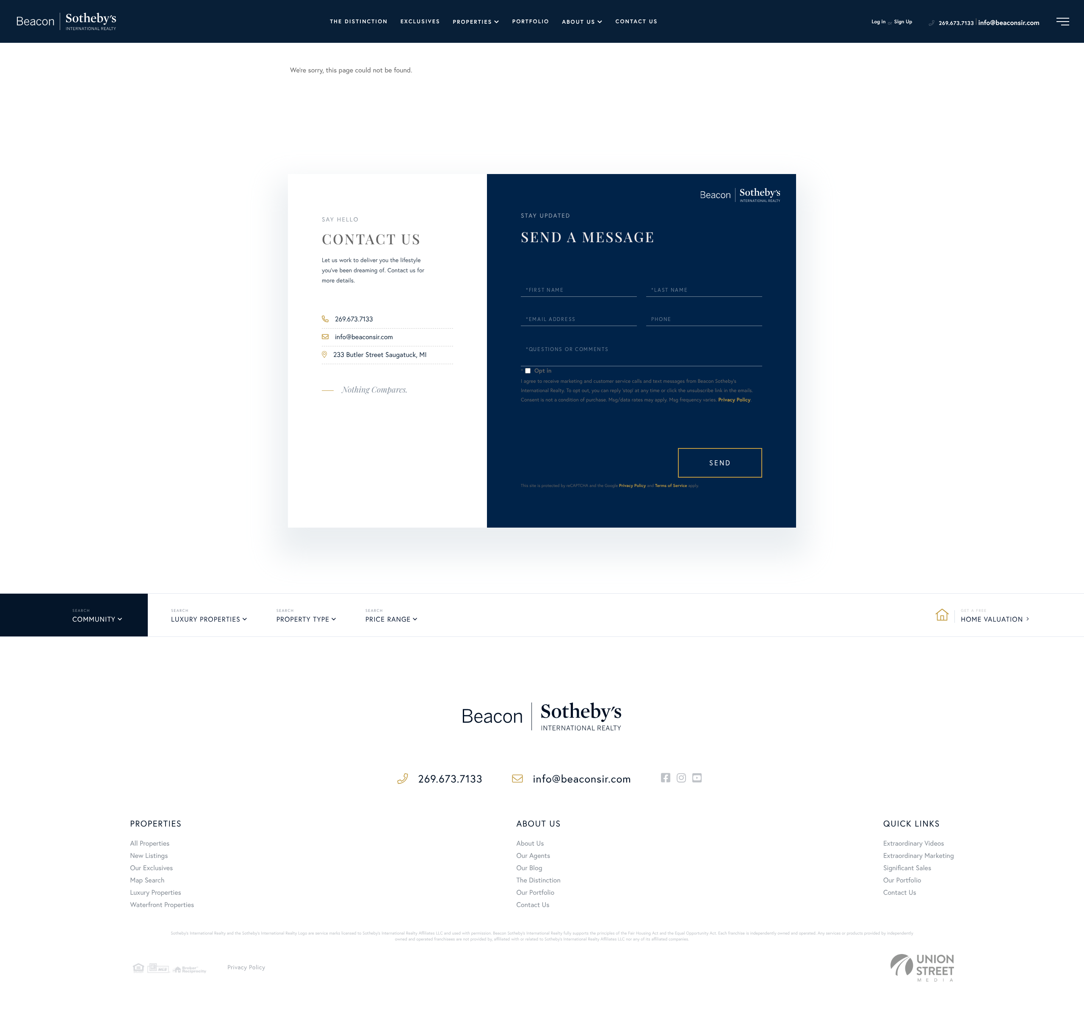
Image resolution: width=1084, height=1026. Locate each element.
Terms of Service (671, 485)
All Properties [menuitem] (149, 843)
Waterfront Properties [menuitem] (162, 905)
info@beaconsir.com (1009, 22)
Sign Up (903, 22)
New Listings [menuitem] (149, 856)
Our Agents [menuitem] (533, 856)
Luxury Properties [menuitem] (155, 892)
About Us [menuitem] (578, 21)
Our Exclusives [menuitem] (151, 868)
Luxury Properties (206, 619)
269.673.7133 (956, 23)
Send (720, 463)
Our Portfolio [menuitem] (536, 892)
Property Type (303, 619)
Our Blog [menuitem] (529, 868)
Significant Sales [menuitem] (907, 868)
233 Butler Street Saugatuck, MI (380, 355)
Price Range (388, 619)
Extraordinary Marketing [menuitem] (918, 856)
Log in (878, 22)
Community (94, 619)
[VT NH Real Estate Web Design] (922, 968)
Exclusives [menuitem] (420, 21)
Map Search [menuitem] (147, 880)
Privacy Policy (735, 400)
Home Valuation (992, 619)
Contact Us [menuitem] (637, 21)
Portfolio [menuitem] (530, 21)
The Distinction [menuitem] (359, 21)
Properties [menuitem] (472, 21)
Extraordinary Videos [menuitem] (913, 843)
